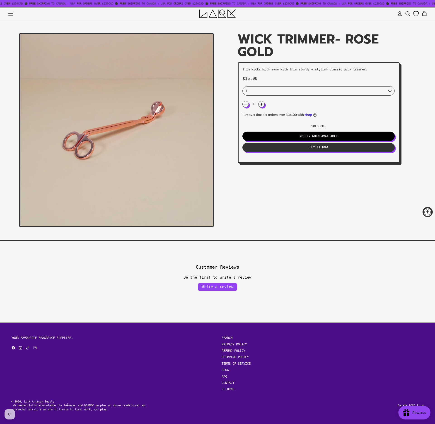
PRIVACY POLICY (234, 344)
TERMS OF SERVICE (236, 363)
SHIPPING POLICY (235, 357)
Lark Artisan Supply (39, 401)
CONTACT (228, 383)
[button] (408, 14)
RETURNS (228, 389)
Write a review (217, 287)
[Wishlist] (416, 14)
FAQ (224, 376)
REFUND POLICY (233, 350)
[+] (261, 104)
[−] (245, 104)
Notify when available (319, 136)
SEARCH (227, 338)
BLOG (225, 370)
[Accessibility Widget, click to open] (428, 212)
